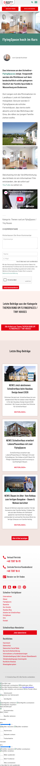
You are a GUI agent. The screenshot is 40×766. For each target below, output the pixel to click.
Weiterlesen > (20, 412)
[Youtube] (14, 587)
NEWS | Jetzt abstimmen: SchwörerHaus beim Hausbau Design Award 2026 (20, 389)
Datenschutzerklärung (10, 273)
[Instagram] (19, 587)
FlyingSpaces (9, 73)
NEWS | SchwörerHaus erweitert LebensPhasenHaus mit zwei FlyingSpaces (20, 444)
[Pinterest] (24, 587)
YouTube (7, 185)
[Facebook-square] (4, 587)
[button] (32, 2)
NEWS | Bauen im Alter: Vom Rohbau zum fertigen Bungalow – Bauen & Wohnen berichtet (20, 499)
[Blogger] (9, 587)
